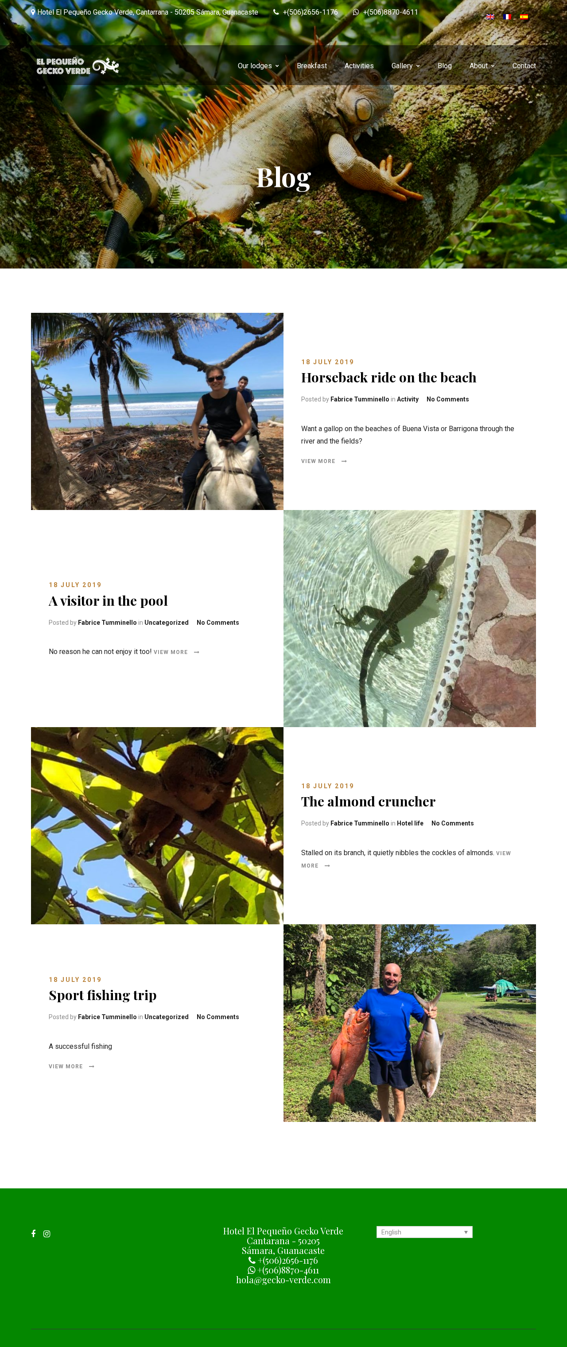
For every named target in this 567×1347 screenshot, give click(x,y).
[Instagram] (46, 1233)
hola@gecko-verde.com (283, 1279)
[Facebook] (33, 1233)
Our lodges (255, 66)
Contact (524, 66)
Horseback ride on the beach (389, 377)
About (479, 66)
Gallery (402, 66)
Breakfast (312, 66)
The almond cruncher (368, 801)
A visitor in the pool (108, 600)
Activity (408, 399)
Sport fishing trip (103, 995)
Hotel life (410, 823)
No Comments (448, 399)
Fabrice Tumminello (359, 399)
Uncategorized (166, 622)
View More (319, 461)
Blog (445, 66)
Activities (359, 66)
